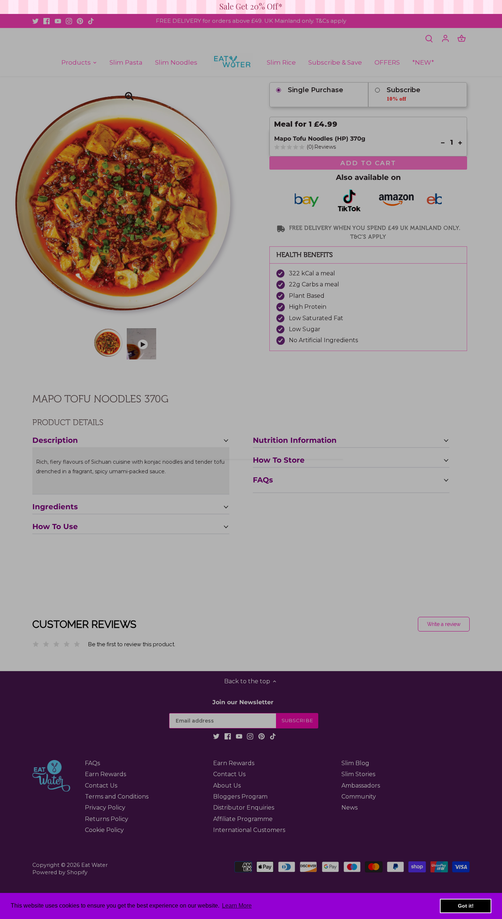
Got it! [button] (466, 906)
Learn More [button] (237, 905)
